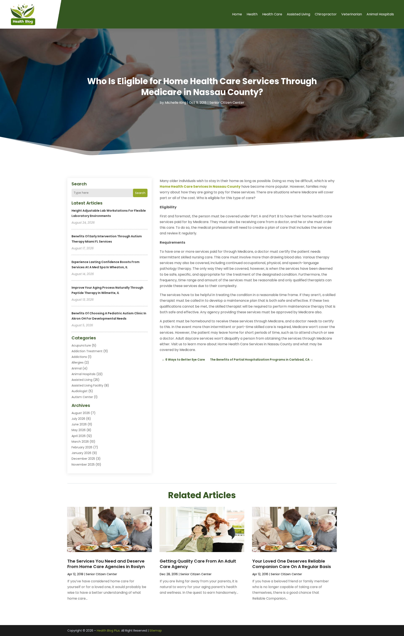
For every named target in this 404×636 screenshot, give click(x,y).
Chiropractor (326, 14)
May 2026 (79, 430)
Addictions (79, 357)
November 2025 (83, 464)
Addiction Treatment (87, 351)
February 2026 (82, 447)
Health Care (272, 14)
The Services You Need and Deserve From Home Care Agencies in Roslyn (106, 564)
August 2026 (81, 413)
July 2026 (78, 419)
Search (140, 193)
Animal (77, 368)
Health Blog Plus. (108, 630)
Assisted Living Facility (87, 385)
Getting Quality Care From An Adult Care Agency (198, 564)
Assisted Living (298, 14)
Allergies (78, 362)
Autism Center (82, 397)
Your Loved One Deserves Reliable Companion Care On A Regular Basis (291, 564)
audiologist (80, 391)
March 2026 (80, 441)
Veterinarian (351, 14)
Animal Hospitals (380, 14)
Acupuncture (81, 345)
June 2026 (79, 424)
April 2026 (79, 436)
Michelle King (175, 102)
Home (237, 14)
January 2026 (81, 453)
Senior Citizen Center (226, 102)
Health (252, 14)
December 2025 (83, 459)
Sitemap (155, 630)
